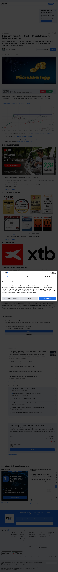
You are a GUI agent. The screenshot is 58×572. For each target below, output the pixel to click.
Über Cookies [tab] (48, 276)
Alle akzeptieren (47, 298)
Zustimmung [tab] (10, 276)
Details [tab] (29, 276)
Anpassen (28, 298)
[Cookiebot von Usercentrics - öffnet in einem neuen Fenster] (50, 273)
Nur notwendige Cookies (10, 298)
